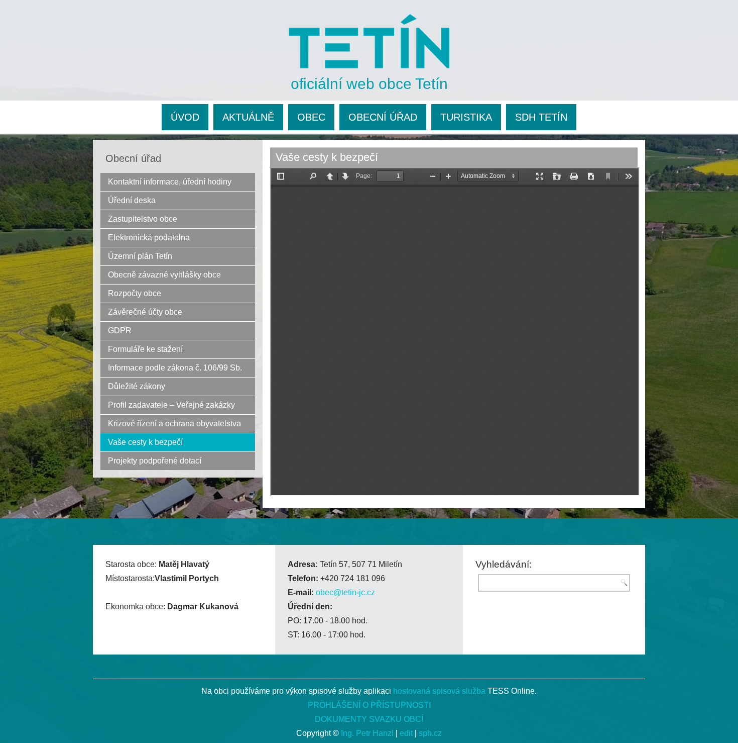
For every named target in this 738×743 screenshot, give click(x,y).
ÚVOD (185, 117)
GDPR (120, 330)
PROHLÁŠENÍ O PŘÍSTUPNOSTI (369, 705)
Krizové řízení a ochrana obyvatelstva (174, 423)
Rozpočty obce (134, 293)
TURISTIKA (466, 117)
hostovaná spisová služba (439, 691)
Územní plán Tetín (140, 256)
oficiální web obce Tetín (369, 83)
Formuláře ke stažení (145, 349)
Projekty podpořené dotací (154, 460)
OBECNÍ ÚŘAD (382, 117)
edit (406, 733)
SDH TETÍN (541, 117)
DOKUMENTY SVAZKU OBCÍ (369, 719)
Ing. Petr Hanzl (367, 733)
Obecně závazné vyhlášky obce (164, 274)
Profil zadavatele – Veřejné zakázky (171, 405)
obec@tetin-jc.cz (345, 592)
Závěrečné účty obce (145, 312)
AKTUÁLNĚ (248, 117)
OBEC (311, 117)
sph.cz (430, 733)
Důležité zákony (136, 386)
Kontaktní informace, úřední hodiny (169, 181)
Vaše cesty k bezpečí (145, 442)
